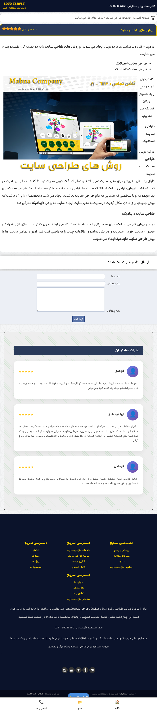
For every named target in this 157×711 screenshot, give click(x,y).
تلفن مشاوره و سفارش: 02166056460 (132, 6)
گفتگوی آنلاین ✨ (78, 697)
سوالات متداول (121, 556)
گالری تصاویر (79, 567)
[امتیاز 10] (20, 29)
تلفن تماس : (112, 283)
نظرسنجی (78, 588)
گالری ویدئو (78, 561)
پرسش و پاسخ (121, 550)
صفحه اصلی (142, 18)
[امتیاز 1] (3, 29)
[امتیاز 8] (16, 29)
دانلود (121, 561)
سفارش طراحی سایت (78, 599)
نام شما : (115, 276)
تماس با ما (78, 593)
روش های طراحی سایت (89, 18)
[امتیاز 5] (11, 29)
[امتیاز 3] (7, 29)
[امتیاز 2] (5, 29)
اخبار (35, 550)
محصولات (36, 567)
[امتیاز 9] (18, 29)
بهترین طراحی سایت (121, 567)
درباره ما (78, 582)
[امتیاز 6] (13, 29)
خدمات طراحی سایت (118, 18)
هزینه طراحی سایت (78, 556)
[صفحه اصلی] (14, 7)
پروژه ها (36, 561)
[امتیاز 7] (15, 29)
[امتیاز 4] (9, 29)
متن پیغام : (114, 311)
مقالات (36, 556)
